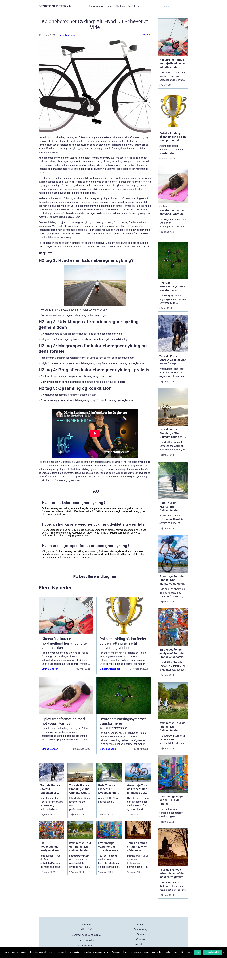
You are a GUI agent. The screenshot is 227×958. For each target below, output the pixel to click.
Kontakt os (133, 6)
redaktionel (145, 34)
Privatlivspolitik (213, 952)
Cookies (120, 6)
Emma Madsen (50, 668)
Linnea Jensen (50, 748)
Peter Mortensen (68, 35)
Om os (109, 6)
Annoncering (96, 6)
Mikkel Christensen (110, 668)
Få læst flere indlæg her (95, 576)
